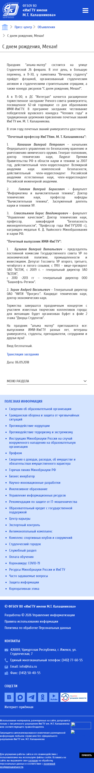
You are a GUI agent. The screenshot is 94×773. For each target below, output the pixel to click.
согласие (33, 760)
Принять (87, 755)
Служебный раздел (23, 550)
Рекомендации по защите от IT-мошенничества (43, 502)
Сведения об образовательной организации (40, 409)
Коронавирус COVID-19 (24, 563)
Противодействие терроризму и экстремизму (41, 432)
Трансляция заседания (23, 354)
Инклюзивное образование (28, 489)
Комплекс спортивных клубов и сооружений (40, 538)
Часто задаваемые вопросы (28, 576)
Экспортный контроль (24, 525)
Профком (15, 453)
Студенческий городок (25, 544)
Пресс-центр (23, 27)
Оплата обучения (21, 557)
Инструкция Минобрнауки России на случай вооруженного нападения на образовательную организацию (42, 442)
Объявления (46, 27)
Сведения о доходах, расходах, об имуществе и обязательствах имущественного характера (42, 461)
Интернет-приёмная (19, 707)
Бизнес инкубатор (22, 476)
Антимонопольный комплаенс (30, 531)
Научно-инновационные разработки (34, 483)
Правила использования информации (31, 621)
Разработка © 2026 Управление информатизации (40, 615)
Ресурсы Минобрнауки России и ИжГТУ (37, 570)
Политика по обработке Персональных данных (38, 628)
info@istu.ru (28, 666)
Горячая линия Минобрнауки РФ (32, 470)
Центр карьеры (19, 519)
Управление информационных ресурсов (37, 495)
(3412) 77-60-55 (72, 660)
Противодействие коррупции (29, 426)
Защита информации (24, 582)
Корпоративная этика (24, 589)
